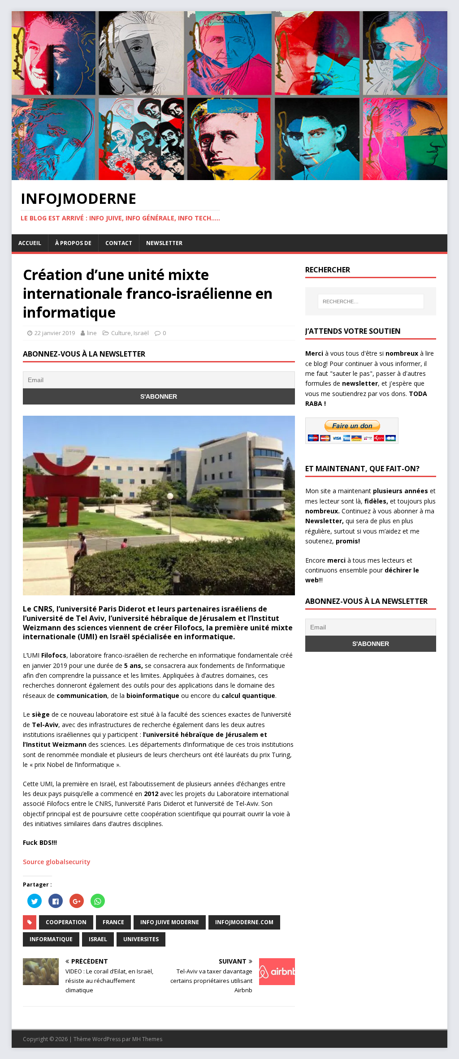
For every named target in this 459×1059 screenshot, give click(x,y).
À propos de (73, 243)
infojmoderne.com (244, 922)
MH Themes (147, 1039)
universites (141, 939)
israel (98, 939)
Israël (141, 333)
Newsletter (164, 243)
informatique (51, 939)
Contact (118, 243)
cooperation (66, 922)
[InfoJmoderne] (230, 174)
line (92, 333)
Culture (121, 333)
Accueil (29, 243)
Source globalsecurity (57, 861)
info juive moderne (169, 922)
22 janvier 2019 (55, 333)
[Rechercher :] (371, 301)
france (113, 922)
